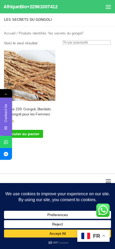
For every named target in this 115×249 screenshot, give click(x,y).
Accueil (10, 33)
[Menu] (108, 6)
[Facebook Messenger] (6, 154)
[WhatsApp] (6, 142)
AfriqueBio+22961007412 (30, 6)
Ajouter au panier (23, 134)
